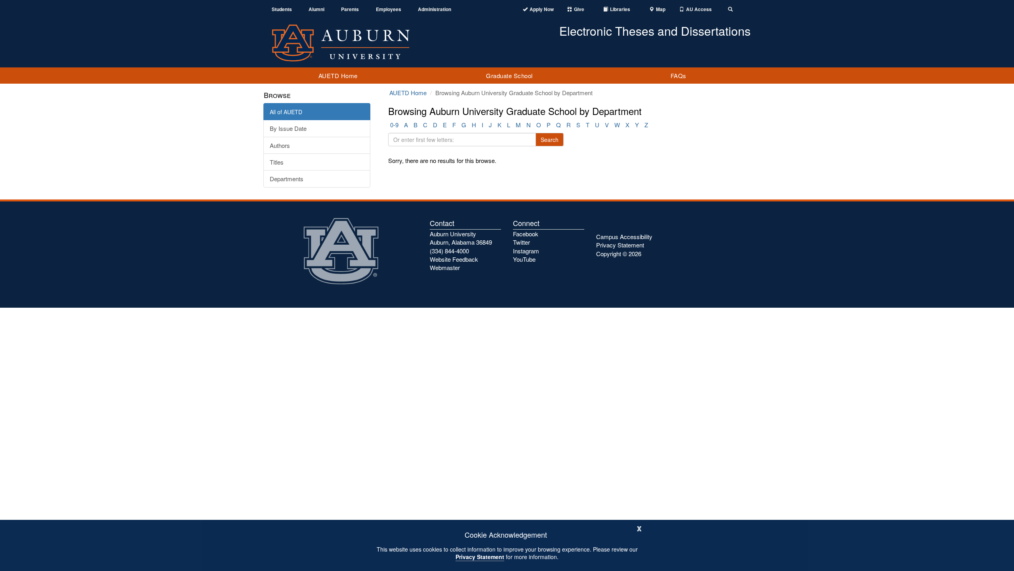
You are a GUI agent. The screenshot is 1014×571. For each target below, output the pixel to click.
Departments (286, 178)
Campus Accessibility (624, 236)
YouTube (524, 259)
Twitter (521, 242)
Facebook (525, 234)
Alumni (316, 9)
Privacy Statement (480, 557)
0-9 (394, 125)
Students (282, 9)
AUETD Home (338, 75)
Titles (277, 162)
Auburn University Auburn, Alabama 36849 (461, 238)
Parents (350, 9)
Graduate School (509, 75)
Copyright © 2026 (618, 253)
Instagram (526, 251)
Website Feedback (454, 259)
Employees (388, 9)
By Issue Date (288, 128)
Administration (434, 9)
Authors (280, 145)
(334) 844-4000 (449, 251)
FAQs (678, 75)
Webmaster (445, 267)
